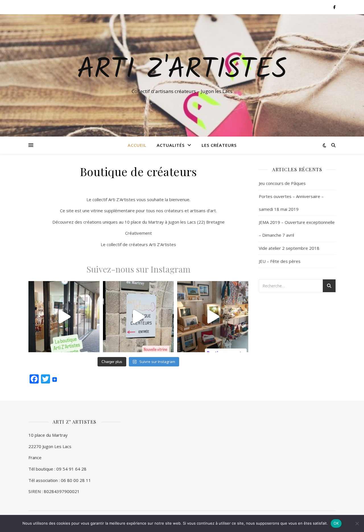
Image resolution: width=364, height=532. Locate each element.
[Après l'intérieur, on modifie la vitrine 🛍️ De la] (138, 316)
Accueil (137, 145)
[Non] (357, 523)
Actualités (171, 145)
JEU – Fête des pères (280, 261)
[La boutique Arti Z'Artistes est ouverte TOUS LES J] (212, 316)
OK (336, 523)
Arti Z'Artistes (182, 70)
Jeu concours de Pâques (282, 183)
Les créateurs (219, 145)
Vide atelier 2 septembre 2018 (289, 248)
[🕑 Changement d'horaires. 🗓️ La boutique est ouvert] (64, 316)
